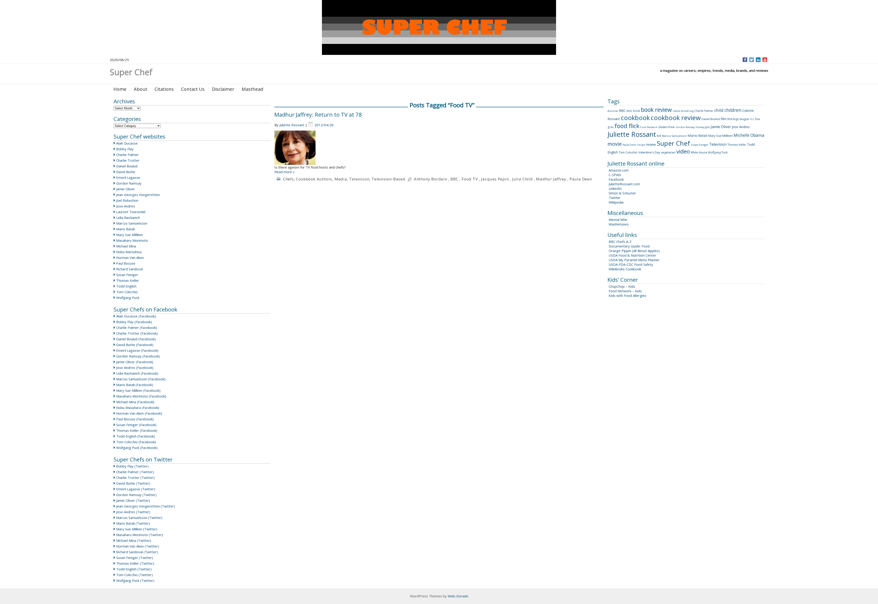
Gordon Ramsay (129, 183)
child (718, 110)
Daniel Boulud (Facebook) (136, 339)
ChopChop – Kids (622, 286)
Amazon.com (619, 170)
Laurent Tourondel (130, 211)
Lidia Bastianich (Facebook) (137, 373)
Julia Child (522, 179)
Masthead (252, 89)
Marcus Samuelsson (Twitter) (139, 517)
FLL (752, 119)
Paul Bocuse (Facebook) (135, 419)
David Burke (125, 171)
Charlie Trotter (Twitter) (135, 477)
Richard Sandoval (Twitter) (137, 552)
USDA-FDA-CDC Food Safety (631, 264)
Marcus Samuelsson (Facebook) (141, 379)
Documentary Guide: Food (629, 246)
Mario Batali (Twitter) (133, 523)
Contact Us (193, 89)
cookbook (635, 117)
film (723, 118)
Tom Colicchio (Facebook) (136, 442)
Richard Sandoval (129, 269)
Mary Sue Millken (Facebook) (138, 390)
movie (615, 143)
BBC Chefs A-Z (620, 241)
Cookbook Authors (314, 179)
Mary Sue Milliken (129, 234)
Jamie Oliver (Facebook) (134, 362)
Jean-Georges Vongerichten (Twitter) (145, 506)
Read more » (284, 171)
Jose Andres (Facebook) (134, 367)
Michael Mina (126, 246)
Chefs (288, 179)
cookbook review (676, 117)
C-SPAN (615, 174)
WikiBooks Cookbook (625, 269)
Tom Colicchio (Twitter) (134, 574)
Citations (164, 89)
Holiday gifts (703, 127)
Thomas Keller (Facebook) (136, 430)
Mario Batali (125, 229)
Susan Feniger (127, 274)
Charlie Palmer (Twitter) (135, 472)
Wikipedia (616, 202)
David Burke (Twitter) (133, 483)
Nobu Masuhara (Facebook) (137, 407)
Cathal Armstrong (683, 111)
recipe (641, 144)
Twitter (615, 197)
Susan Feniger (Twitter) (134, 557)
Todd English (126, 286)
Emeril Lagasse (128, 177)
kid (659, 136)
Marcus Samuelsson (131, 223)
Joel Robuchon (127, 200)
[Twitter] (751, 59)
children (732, 110)
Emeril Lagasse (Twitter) (135, 489)
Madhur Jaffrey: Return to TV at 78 (318, 114)
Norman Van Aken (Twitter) (137, 546)
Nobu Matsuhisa (129, 252)
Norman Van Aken (130, 257)
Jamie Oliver (125, 189)
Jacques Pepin (495, 179)
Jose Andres (125, 206)
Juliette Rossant (291, 125)
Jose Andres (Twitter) (133, 512)
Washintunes (619, 224)
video (683, 151)
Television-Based (388, 179)
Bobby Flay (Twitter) (132, 466)
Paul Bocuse (125, 263)
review (651, 144)
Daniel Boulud (126, 166)
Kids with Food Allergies (627, 295)
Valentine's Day (649, 152)
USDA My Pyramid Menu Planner (634, 260)
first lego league (738, 119)
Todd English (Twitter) (134, 569)
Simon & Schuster (622, 193)
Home (119, 89)
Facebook (616, 179)
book (636, 111)
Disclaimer (223, 89)
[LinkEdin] (758, 59)
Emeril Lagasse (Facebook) (137, 350)
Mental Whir (618, 219)
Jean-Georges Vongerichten (138, 194)
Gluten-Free (666, 127)
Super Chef (673, 143)
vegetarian (668, 152)
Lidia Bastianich (128, 217)
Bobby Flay (125, 149)
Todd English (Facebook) (135, 436)
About (140, 89)
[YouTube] (764, 59)
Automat (613, 111)
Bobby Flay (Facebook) (134, 321)
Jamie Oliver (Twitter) (133, 500)
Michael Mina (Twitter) (133, 540)
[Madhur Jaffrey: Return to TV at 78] (439, 148)
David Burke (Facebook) (134, 344)
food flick (627, 126)
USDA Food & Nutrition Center (632, 255)
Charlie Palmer (127, 154)
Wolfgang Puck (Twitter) (135, 580)
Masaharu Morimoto (132, 240)
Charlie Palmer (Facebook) (136, 327)
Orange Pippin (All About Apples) (634, 250)
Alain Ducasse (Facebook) (136, 316)
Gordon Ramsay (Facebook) (138, 356)
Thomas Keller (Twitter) (135, 563)
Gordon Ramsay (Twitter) (136, 494)
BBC (454, 179)
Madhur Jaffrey (551, 179)
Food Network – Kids (625, 291)
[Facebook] (745, 59)
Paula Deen (581, 179)
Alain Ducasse (127, 143)
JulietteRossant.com (624, 184)
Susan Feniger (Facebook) (136, 424)
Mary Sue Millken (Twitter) (136, 529)
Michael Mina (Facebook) (135, 402)
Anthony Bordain (430, 179)
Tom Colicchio (127, 292)
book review (656, 109)
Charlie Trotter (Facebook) (137, 333)
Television (359, 179)
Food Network (648, 127)
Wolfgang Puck (127, 297)
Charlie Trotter (127, 160)
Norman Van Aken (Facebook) (139, 413)
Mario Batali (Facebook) (134, 384)
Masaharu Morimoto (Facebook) (141, 396)
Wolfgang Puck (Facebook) (137, 447)
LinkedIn (615, 188)
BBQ (629, 111)
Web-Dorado (458, 596)
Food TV (470, 179)
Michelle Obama (749, 135)
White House (699, 152)
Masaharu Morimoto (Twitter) (139, 534)
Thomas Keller (127, 280)
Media (341, 179)
